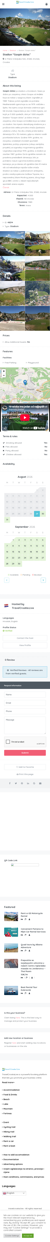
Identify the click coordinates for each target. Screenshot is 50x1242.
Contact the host (25, 638)
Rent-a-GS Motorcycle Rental (32, 914)
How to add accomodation (16, 1154)
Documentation (11, 1159)
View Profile (25, 645)
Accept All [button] (28, 1236)
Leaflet (25, 402)
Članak (6, 187)
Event (6, 1122)
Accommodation (11, 1090)
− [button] (4, 375)
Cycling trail (9, 1127)
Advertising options (13, 1164)
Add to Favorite (26, 767)
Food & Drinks (10, 1094)
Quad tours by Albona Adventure (31, 946)
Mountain (8, 1109)
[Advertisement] (25, 821)
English (10, 1193)
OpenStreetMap (35, 402)
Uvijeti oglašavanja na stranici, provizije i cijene (23, 1170)
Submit (25, 753)
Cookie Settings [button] (12, 1236)
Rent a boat (9, 1146)
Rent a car (8, 1141)
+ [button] (4, 371)
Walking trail (9, 1136)
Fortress (7, 1113)
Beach (6, 1099)
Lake (5, 1104)
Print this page (25, 774)
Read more (8, 1082)
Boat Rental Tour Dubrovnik (29, 988)
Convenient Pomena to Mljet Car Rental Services (33, 930)
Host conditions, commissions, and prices (23, 1177)
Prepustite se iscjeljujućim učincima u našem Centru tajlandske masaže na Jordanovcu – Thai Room (33, 966)
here (18, 1017)
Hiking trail (8, 1132)
